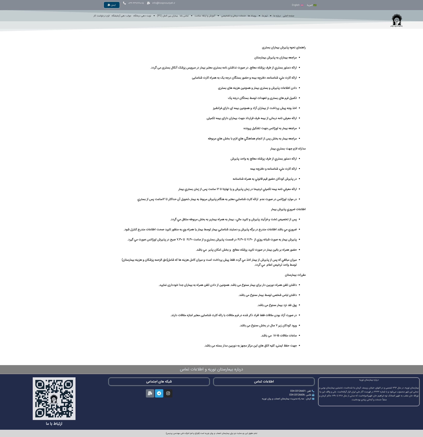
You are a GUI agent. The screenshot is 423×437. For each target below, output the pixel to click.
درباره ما (277, 16)
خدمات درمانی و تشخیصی (233, 16)
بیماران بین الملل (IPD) (167, 16)
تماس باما (184, 16)
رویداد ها (252, 16)
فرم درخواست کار (102, 16)
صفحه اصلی (288, 16)
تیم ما (265, 16)
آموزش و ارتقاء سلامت (204, 16)
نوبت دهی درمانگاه (142, 16)
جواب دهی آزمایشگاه (121, 16)
